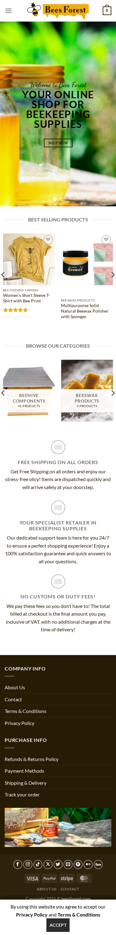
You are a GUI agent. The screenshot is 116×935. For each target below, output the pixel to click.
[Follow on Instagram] (27, 864)
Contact (13, 699)
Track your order (22, 794)
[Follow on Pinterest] (78, 864)
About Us (15, 687)
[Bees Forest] (58, 10)
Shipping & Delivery (25, 783)
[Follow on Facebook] (18, 864)
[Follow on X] (48, 864)
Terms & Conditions (25, 711)
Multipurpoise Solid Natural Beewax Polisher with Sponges (85, 311)
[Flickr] (88, 864)
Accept (58, 925)
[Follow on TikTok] (38, 864)
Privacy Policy (19, 723)
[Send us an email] (68, 864)
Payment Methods (24, 771)
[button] (8, 10)
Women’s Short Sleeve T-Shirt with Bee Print (26, 298)
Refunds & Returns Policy (31, 759)
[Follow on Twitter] (58, 864)
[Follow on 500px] (98, 864)
